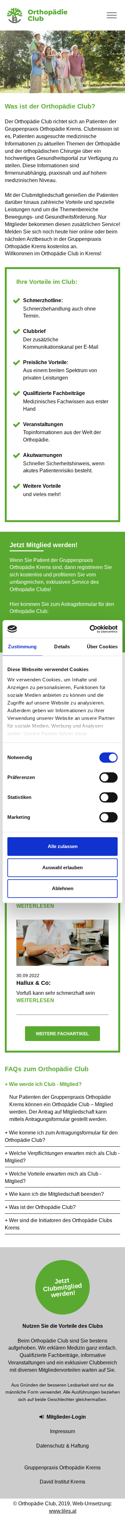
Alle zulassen (63, 846)
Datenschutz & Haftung (62, 1446)
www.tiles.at (62, 1511)
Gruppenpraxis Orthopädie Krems (62, 1467)
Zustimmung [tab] (22, 646)
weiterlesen (35, 906)
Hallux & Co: (33, 983)
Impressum (62, 1431)
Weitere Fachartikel (62, 1033)
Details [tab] (62, 646)
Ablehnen (62, 888)
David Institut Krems (62, 1481)
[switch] (108, 777)
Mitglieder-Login (66, 1417)
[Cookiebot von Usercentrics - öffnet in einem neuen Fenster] (90, 629)
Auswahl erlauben (62, 867)
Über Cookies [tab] (102, 646)
